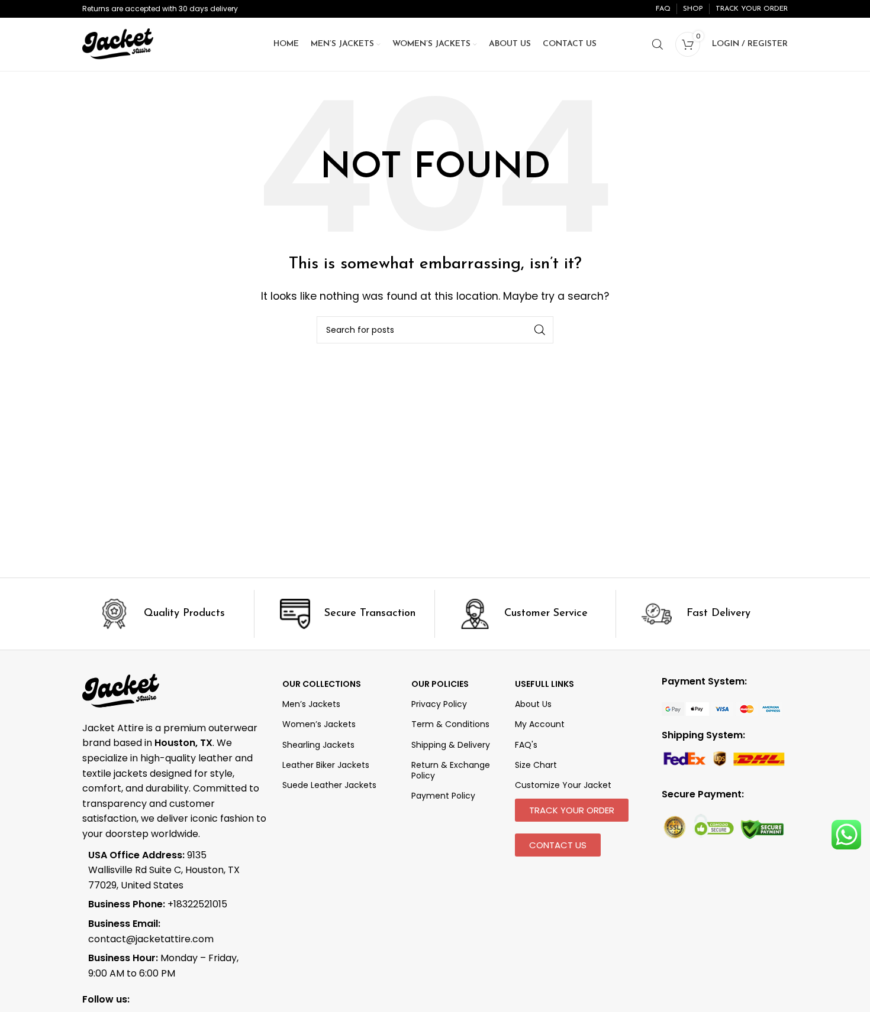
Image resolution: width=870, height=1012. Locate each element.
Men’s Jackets (311, 704)
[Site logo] (117, 43)
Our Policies (440, 684)
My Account (540, 724)
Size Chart (536, 765)
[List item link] (166, 904)
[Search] (657, 44)
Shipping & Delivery (450, 745)
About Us (533, 704)
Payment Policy (443, 796)
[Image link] (722, 708)
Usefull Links (544, 684)
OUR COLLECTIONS (321, 684)
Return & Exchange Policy (450, 770)
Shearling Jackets (318, 745)
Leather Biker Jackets (325, 765)
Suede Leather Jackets (329, 785)
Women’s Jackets (319, 724)
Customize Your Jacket (563, 785)
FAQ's (526, 745)
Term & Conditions (450, 724)
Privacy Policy (439, 704)
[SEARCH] (539, 329)
